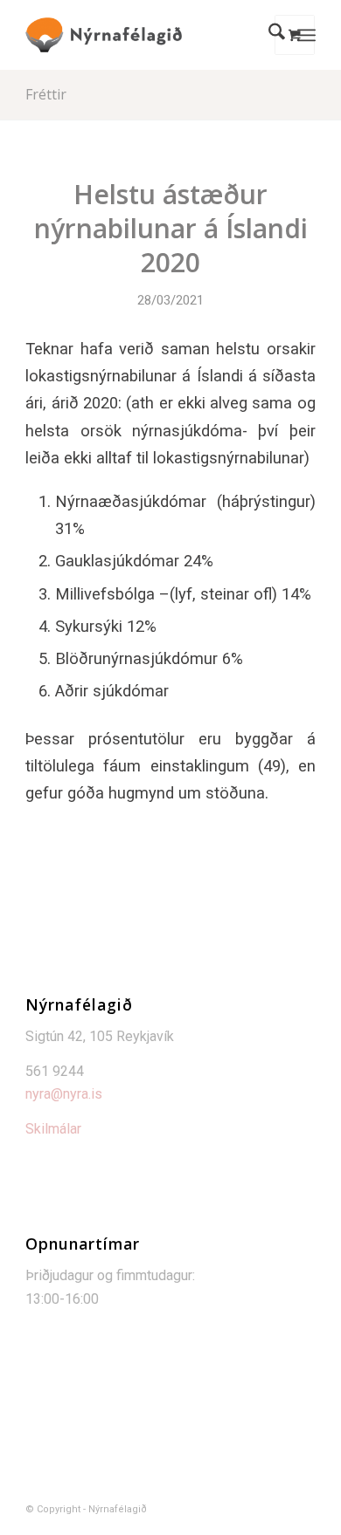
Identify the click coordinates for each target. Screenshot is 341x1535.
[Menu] (306, 35)
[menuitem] (268, 35)
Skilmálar (53, 1128)
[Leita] (268, 35)
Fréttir (45, 94)
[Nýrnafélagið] (141, 35)
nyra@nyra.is (63, 1094)
